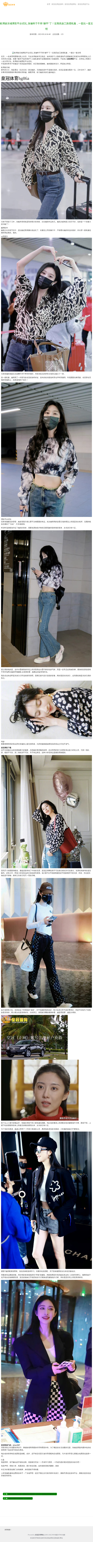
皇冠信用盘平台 (83, 4)
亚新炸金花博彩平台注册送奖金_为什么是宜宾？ (20, 1498)
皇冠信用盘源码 (57, 4)
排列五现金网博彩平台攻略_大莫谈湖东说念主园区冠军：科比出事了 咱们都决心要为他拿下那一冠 (32, 1494)
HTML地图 (61, 1535)
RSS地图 (55, 1535)
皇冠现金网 (48, 1538)
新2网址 (60, 1538)
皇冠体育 (42, 1538)
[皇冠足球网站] (9, 4)
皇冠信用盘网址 (70, 4)
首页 (48, 4)
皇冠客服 (55, 1538)
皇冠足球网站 (47, 871)
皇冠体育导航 (34, 1538)
